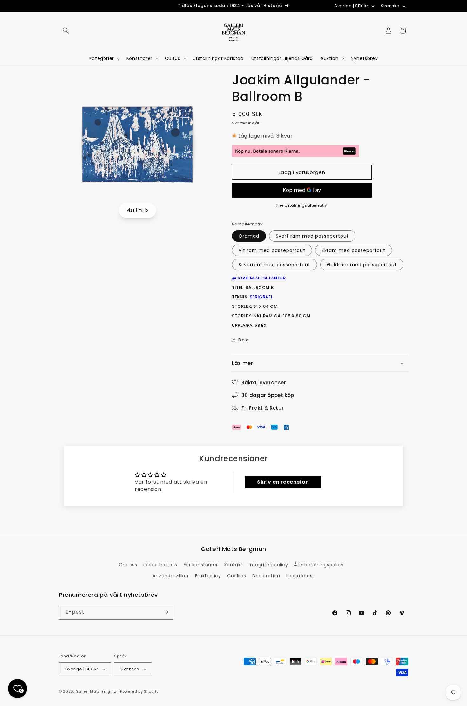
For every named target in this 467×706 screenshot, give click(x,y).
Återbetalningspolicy (318, 564)
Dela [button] (243, 340)
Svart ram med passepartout (312, 236)
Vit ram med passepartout (272, 250)
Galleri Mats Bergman (97, 691)
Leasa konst (300, 576)
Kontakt (233, 564)
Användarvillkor (170, 576)
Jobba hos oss (160, 564)
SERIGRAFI (261, 297)
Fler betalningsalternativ (301, 205)
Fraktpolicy (208, 576)
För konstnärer (201, 564)
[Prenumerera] (166, 612)
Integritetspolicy (268, 564)
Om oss (128, 564)
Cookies (236, 576)
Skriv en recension (283, 482)
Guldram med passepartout (362, 264)
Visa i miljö (137, 210)
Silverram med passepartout (274, 264)
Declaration (266, 576)
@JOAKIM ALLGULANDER (259, 278)
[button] (66, 30)
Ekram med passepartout (353, 250)
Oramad (249, 236)
